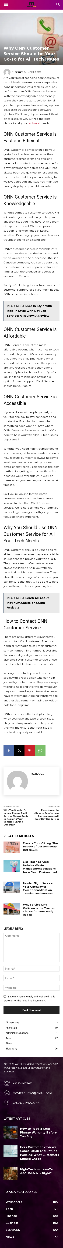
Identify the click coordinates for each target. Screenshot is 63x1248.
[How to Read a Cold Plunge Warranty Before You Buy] (11, 1132)
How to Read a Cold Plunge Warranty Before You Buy (38, 1132)
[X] (19, 750)
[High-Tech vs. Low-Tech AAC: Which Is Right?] (11, 1173)
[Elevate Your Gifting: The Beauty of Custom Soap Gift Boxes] (12, 847)
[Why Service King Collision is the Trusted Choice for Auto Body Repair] (12, 909)
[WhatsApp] (40, 750)
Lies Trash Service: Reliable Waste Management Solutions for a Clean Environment (40, 867)
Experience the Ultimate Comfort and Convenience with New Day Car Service (46, 814)
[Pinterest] (29, 750)
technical (33, 123)
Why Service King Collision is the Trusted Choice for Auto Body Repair (39, 910)
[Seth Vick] (8, 72)
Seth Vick (20, 72)
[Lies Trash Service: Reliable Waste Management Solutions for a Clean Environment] (12, 866)
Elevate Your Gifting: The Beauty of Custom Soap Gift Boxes (40, 847)
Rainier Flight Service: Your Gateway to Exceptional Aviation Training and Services (38, 888)
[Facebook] (9, 750)
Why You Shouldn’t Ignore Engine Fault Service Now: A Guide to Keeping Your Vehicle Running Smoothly (16, 817)
